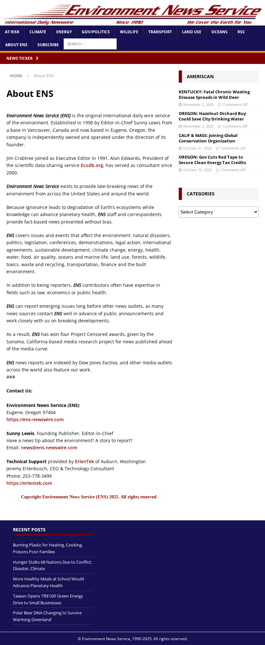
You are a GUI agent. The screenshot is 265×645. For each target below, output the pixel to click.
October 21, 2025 (197, 148)
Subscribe (48, 44)
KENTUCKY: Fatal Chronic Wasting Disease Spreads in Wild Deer (214, 94)
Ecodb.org (92, 165)
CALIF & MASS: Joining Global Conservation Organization (208, 138)
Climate (37, 32)
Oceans (219, 32)
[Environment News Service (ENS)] (132, 22)
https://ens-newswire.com (35, 419)
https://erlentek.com (29, 483)
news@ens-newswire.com (49, 447)
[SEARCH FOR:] (90, 43)
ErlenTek (84, 461)
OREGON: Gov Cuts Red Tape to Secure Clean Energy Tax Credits (212, 159)
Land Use (191, 32)
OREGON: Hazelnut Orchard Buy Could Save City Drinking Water (212, 116)
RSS (241, 32)
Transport (160, 32)
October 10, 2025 (197, 169)
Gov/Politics (96, 32)
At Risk (12, 32)
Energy (64, 32)
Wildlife (129, 32)
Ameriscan (200, 76)
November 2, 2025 (198, 104)
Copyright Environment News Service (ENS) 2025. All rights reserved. (89, 496)
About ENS (16, 44)
